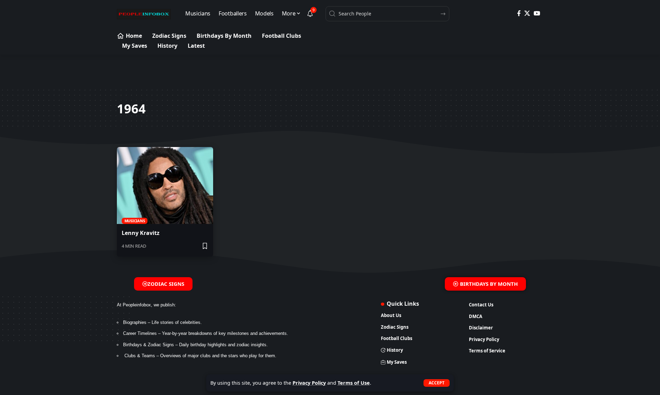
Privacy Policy (309, 383)
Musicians (134, 220)
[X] (527, 13)
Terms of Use (354, 383)
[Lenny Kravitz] (165, 185)
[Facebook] (518, 13)
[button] (437, 383)
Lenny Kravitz (141, 233)
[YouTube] (537, 13)
